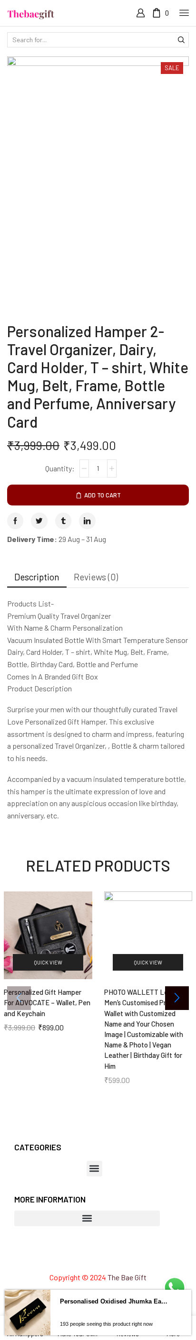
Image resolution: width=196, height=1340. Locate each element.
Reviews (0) (96, 576)
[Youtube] (115, 1257)
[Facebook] (63, 1257)
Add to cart (102, 495)
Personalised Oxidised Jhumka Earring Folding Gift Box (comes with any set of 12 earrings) (114, 1324)
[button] (177, 998)
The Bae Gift (127, 1277)
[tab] (37, 576)
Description (36, 576)
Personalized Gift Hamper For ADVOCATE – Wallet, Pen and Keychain (47, 1002)
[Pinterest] (97, 1257)
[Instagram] (80, 1257)
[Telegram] (132, 1257)
